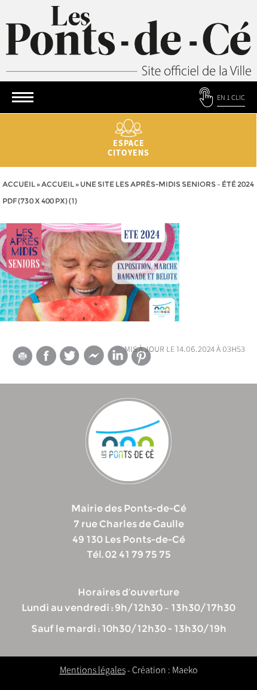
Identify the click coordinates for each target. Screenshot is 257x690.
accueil (57, 184)
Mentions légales (93, 670)
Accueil (18, 184)
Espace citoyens (128, 148)
